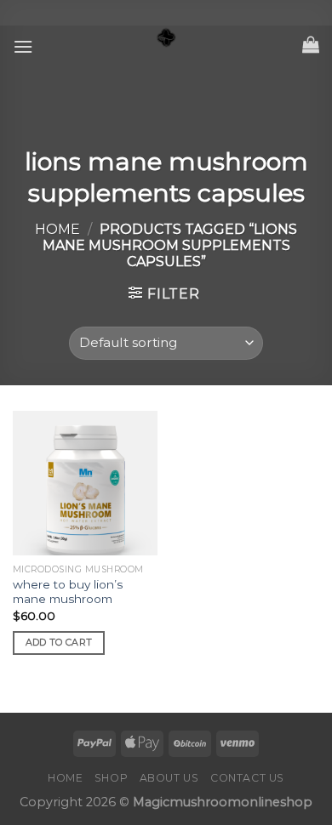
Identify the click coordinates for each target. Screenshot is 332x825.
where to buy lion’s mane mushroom (68, 592)
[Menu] (23, 46)
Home (57, 229)
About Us (169, 777)
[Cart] (310, 44)
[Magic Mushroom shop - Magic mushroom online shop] (166, 38)
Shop (111, 777)
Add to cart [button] (59, 642)
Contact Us (247, 777)
